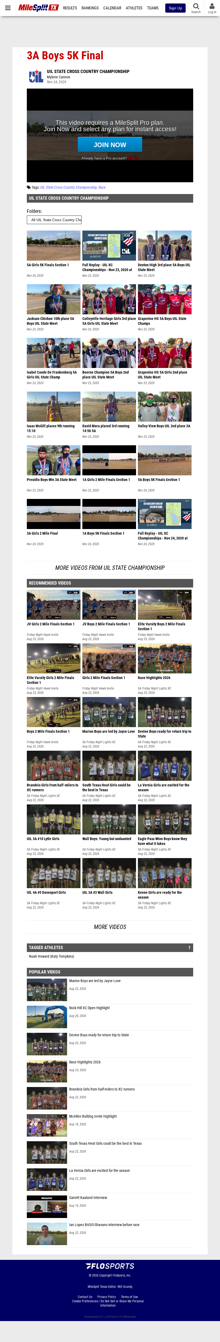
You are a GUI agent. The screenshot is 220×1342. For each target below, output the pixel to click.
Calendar (112, 8)
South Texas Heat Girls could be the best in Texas (105, 1143)
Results (70, 8)
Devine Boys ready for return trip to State (99, 1035)
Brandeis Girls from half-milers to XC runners (102, 1089)
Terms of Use (129, 1297)
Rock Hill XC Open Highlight (89, 1008)
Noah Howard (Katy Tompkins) (51, 956)
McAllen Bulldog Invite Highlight (93, 1116)
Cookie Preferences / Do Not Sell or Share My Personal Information (108, 1303)
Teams (153, 8)
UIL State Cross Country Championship (88, 71)
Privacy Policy (106, 1297)
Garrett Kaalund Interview (88, 1197)
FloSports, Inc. (122, 1275)
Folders (34, 211)
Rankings (90, 8)
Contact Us (85, 1297)
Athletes (134, 8)
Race (101, 187)
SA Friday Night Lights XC (154, 688)
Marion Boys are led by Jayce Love (95, 981)
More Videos (110, 927)
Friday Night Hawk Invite (42, 635)
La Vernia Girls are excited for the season (99, 1170)
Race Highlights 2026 (85, 1062)
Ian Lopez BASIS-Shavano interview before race (104, 1225)
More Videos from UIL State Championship (110, 567)
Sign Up (175, 8)
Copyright (105, 1275)
